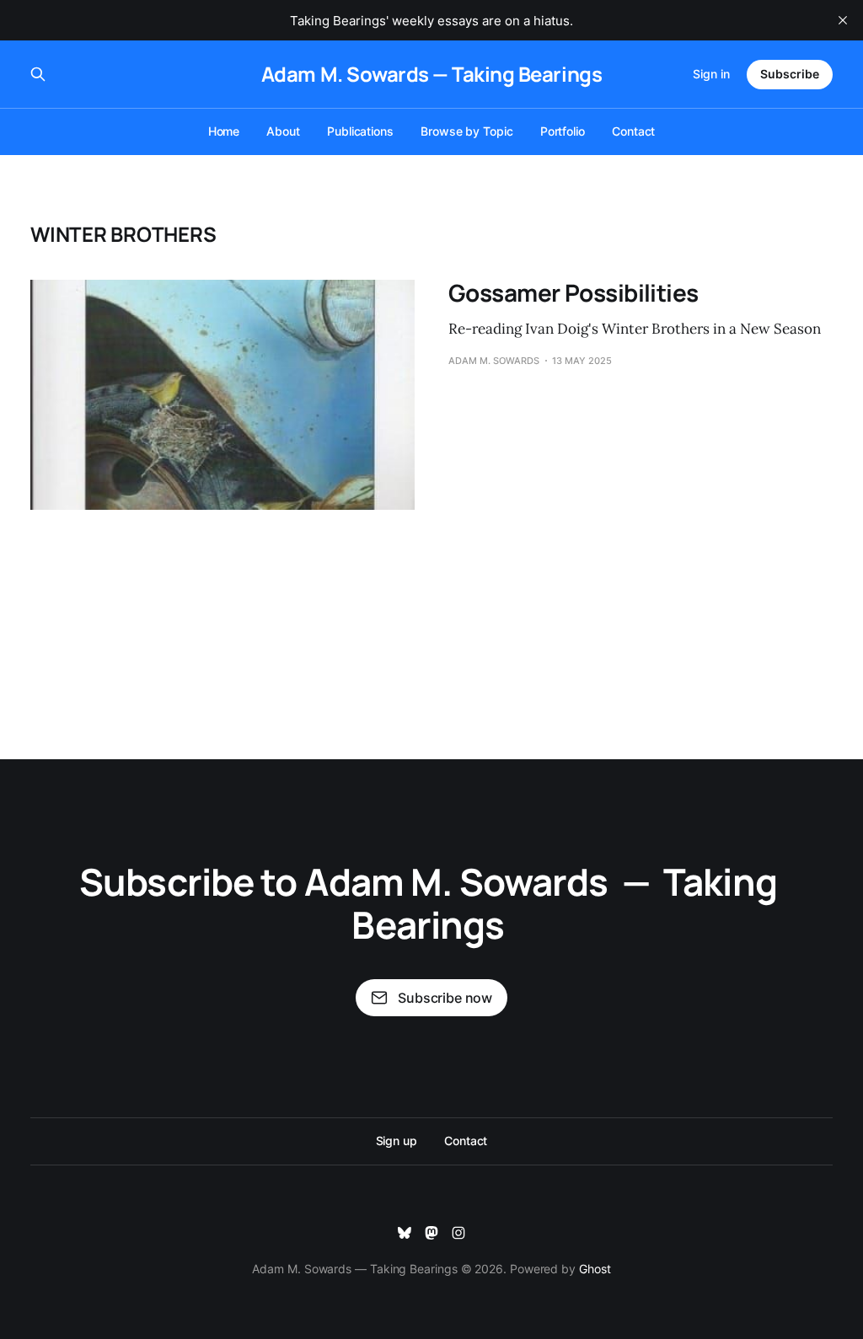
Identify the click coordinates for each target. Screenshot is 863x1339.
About (283, 131)
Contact (633, 131)
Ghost (595, 1268)
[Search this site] (38, 74)
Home (224, 131)
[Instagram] (458, 1233)
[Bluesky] (404, 1233)
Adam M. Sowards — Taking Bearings (431, 74)
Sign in (711, 74)
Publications (360, 131)
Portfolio (562, 131)
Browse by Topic (467, 131)
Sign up (396, 1140)
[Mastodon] (431, 1233)
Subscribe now (445, 997)
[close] (842, 20)
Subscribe (789, 74)
